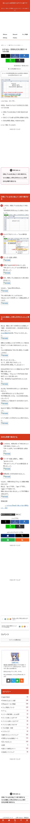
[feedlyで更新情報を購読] (8, 540)
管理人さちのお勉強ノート (9, 514)
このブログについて (8, 817)
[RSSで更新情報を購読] (22, 540)
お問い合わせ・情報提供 (22, 817)
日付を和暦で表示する (9, 181)
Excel (19, 514)
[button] (19, 60)
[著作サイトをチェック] (8, 535)
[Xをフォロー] (22, 535)
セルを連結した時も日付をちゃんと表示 (15, 177)
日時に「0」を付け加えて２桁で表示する (14, 174)
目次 (14, 170)
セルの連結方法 (5, 333)
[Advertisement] (15, 22)
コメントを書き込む (15, 640)
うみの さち (15, 662)
